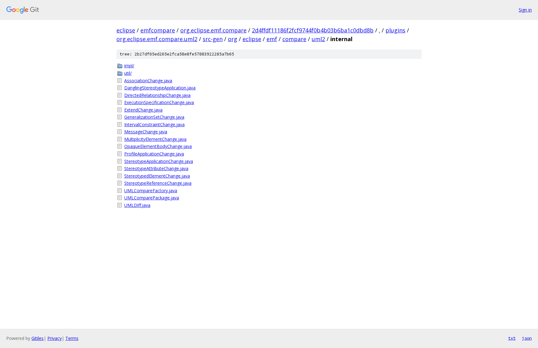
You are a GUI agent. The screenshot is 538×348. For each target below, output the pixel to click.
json (527, 338)
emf (272, 39)
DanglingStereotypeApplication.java (160, 88)
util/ (128, 73)
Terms (71, 338)
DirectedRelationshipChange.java (157, 95)
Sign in (525, 10)
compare (294, 39)
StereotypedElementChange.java (157, 176)
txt (512, 338)
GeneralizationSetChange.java (154, 117)
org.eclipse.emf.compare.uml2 (156, 39)
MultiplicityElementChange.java (155, 139)
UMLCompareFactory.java (150, 190)
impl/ (129, 66)
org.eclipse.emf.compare (213, 30)
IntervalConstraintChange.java (154, 124)
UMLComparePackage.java (151, 198)
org (232, 39)
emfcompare (157, 30)
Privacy (54, 338)
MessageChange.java (145, 132)
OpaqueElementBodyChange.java (158, 146)
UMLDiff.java (137, 205)
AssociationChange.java (148, 80)
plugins (395, 30)
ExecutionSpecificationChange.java (159, 102)
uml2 (318, 39)
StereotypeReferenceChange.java (157, 183)
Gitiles (37, 338)
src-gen (213, 39)
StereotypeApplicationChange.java (158, 161)
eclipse (125, 30)
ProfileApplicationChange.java (154, 154)
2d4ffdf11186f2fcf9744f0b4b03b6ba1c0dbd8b (313, 30)
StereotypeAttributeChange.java (156, 168)
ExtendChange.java (143, 110)
